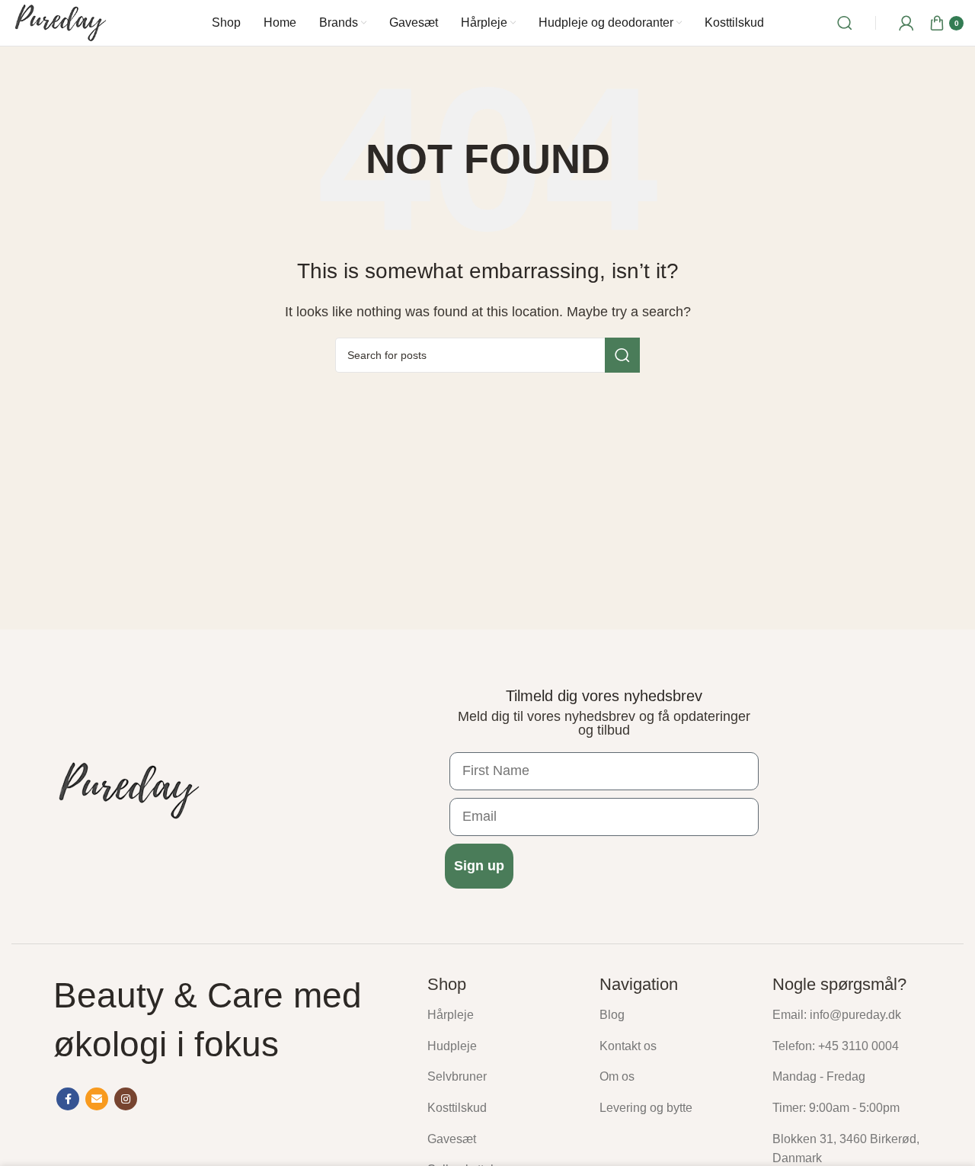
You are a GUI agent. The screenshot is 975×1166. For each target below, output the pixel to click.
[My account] (906, 23)
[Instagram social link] (125, 1099)
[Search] (845, 23)
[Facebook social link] (67, 1099)
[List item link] (502, 1015)
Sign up (479, 865)
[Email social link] (96, 1099)
